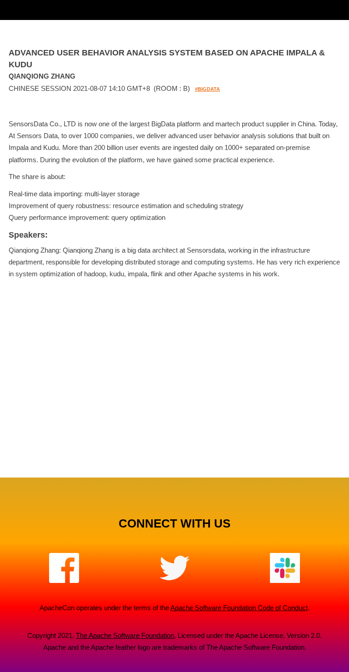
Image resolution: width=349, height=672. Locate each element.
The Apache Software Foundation (125, 635)
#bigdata (207, 89)
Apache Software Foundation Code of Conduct (239, 608)
